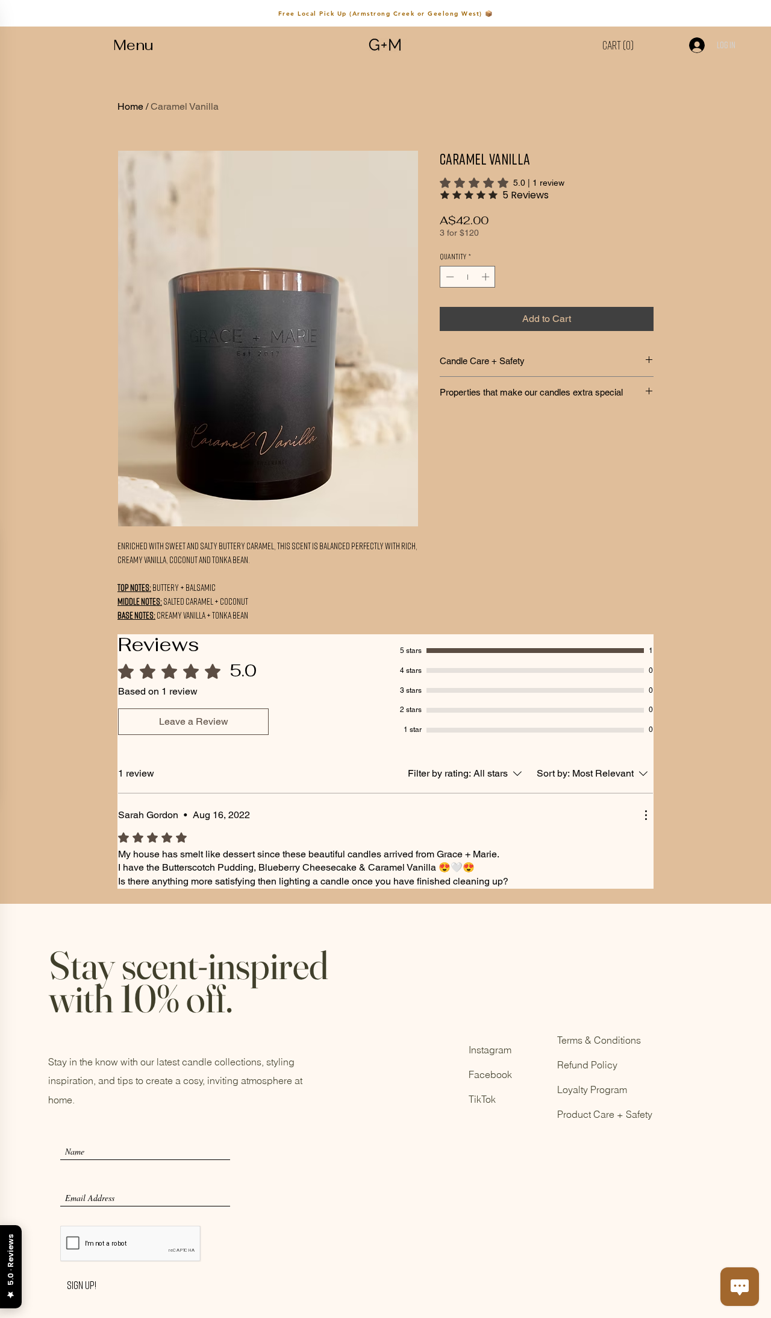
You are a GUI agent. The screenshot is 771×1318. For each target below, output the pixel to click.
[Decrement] (449, 276)
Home (130, 106)
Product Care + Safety (604, 1114)
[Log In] (691, 45)
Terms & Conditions (599, 1040)
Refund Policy (587, 1065)
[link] (502, 182)
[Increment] (486, 276)
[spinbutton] (467, 276)
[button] (133, 45)
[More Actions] (645, 815)
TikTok (482, 1099)
